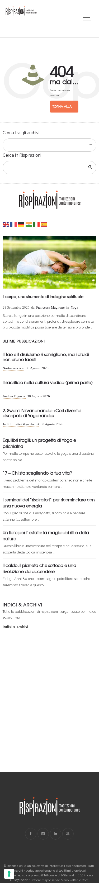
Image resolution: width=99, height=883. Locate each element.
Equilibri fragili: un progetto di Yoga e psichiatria (39, 443)
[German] (21, 224)
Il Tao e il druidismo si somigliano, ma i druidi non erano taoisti (46, 357)
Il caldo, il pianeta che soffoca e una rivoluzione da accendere (39, 568)
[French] (13, 224)
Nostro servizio (13, 368)
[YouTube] (68, 834)
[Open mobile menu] (88, 18)
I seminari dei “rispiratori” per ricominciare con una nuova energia (49, 502)
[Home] (21, 14)
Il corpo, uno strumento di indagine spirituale (43, 296)
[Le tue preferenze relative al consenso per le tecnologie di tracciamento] (9, 874)
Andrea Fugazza (14, 396)
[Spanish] (44, 224)
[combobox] (49, 145)
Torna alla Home (62, 108)
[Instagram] (43, 834)
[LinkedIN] (55, 834)
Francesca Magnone (50, 307)
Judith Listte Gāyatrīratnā (21, 424)
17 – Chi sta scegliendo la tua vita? (37, 473)
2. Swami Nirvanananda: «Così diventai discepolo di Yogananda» (42, 413)
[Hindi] (29, 224)
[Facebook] (30, 834)
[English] (6, 224)
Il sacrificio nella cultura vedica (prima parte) (48, 382)
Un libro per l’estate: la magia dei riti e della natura (46, 535)
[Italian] (36, 224)
